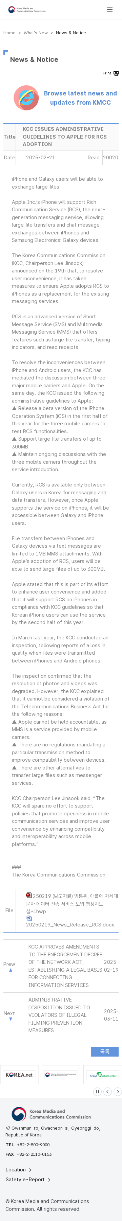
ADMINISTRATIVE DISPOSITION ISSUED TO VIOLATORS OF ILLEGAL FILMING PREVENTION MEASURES (59, 1015)
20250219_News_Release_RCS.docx (70, 925)
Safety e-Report (26, 1179)
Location (16, 1170)
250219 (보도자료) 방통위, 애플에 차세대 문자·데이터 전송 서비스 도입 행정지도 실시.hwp (72, 904)
